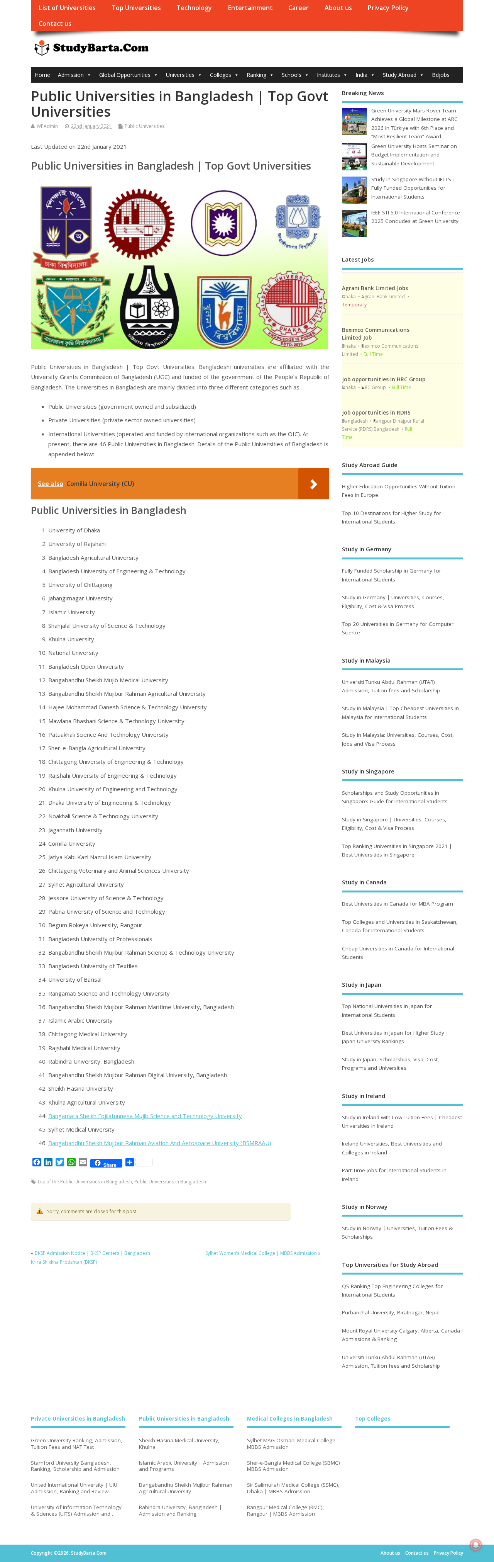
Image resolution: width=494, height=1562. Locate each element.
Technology (194, 7)
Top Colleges (372, 1418)
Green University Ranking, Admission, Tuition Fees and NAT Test (76, 1443)
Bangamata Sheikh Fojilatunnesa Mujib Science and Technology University (145, 1116)
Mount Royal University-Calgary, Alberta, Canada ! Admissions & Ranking (402, 1335)
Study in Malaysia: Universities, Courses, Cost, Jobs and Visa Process (398, 739)
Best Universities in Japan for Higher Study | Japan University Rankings (395, 1037)
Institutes (328, 74)
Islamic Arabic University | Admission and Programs (184, 1466)
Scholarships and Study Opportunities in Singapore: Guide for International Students (395, 797)
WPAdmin (47, 126)
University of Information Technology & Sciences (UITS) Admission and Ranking (76, 1510)
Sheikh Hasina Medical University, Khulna (179, 1443)
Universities (180, 74)
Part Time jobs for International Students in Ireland (394, 1174)
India (361, 74)
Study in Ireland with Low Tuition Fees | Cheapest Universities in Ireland (402, 1121)
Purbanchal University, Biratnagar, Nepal (391, 1312)
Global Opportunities (125, 74)
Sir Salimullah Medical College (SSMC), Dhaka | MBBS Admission (293, 1488)
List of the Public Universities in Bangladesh (85, 1181)
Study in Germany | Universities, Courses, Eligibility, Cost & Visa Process (393, 601)
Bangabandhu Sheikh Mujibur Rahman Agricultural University (185, 1488)
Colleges (220, 74)
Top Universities (136, 7)
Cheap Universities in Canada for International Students (398, 952)
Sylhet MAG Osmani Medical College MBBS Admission (291, 1443)
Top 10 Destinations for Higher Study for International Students (391, 517)
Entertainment (250, 7)
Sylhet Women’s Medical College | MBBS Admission (261, 1253)
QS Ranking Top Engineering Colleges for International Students (392, 1290)
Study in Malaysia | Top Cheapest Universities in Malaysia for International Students (400, 712)
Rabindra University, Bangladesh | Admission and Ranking (180, 1510)
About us (338, 7)
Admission (71, 74)
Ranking (256, 74)
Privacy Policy (388, 7)
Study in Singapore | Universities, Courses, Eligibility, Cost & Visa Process (394, 823)
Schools (291, 74)
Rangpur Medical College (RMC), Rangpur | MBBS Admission (285, 1510)
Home (42, 74)
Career (298, 7)
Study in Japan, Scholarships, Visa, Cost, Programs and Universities (390, 1063)
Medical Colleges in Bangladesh (290, 1418)
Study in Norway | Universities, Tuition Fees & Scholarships (397, 1232)
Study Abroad (399, 74)
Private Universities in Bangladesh (78, 1418)
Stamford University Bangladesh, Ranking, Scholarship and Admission (75, 1466)
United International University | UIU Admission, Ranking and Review (74, 1488)
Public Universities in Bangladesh (170, 1181)
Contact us (55, 23)
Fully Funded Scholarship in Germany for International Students (391, 575)
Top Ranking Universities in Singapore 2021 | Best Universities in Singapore (397, 850)
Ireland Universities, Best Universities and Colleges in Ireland (392, 1148)
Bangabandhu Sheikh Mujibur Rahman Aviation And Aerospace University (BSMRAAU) (159, 1143)
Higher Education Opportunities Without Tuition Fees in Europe (398, 490)
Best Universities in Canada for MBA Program (397, 903)
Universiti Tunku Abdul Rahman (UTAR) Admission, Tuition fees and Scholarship (391, 686)
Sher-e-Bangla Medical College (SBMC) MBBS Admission (293, 1466)
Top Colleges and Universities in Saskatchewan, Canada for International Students (400, 926)
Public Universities (144, 126)
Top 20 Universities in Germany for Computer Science (397, 628)
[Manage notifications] (476, 1545)
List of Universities (67, 7)
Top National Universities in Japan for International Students (387, 1010)
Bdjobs (441, 74)
